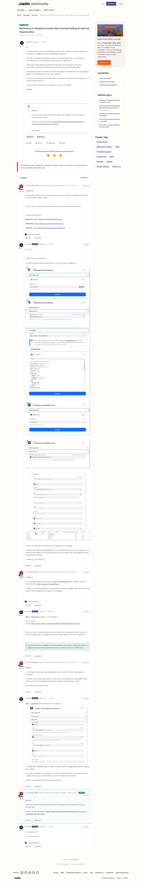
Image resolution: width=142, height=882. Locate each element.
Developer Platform (73, 873)
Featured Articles (105, 110)
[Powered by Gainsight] (71, 860)
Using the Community (107, 82)
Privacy (125, 878)
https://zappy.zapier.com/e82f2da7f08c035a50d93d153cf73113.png (55, 624)
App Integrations (122, 873)
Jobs (91, 873)
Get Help (20, 10)
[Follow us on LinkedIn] (25, 872)
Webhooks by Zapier (104, 147)
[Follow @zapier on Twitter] (33, 872)
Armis (28, 42)
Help (62, 873)
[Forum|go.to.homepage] (33, 4)
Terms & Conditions (63, 864)
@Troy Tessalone (32, 617)
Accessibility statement (78, 864)
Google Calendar (103, 167)
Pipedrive (30, 137)
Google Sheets (102, 142)
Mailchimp (41, 137)
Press (85, 873)
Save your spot (104, 62)
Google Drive (101, 157)
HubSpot (100, 162)
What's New (49, 10)
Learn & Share (33, 10)
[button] (111, 4)
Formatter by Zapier (104, 152)
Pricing (55, 873)
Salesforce (117, 167)
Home (19, 15)
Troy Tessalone (31, 185)
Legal (119, 878)
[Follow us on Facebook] (21, 872)
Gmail (117, 147)
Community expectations (108, 85)
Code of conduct (105, 78)
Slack (112, 157)
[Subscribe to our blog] (29, 872)
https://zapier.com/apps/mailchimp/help (48, 224)
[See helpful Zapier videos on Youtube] (37, 872)
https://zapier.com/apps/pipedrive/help (48, 219)
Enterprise (99, 873)
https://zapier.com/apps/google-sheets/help (49, 228)
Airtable (109, 162)
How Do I (35, 15)
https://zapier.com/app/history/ (48, 584)
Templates (110, 873)
